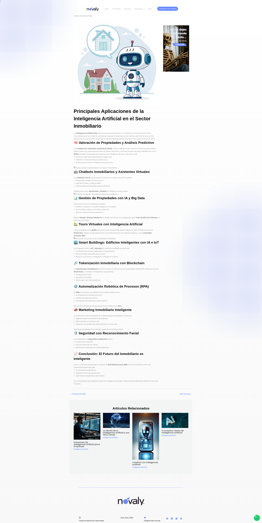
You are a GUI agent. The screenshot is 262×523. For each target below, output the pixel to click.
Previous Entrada (77, 394)
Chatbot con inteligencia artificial (145, 463)
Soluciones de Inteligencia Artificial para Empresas (87, 444)
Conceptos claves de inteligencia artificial (173, 431)
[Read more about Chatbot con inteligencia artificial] (145, 436)
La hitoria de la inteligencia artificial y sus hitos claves (116, 432)
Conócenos (116, 9)
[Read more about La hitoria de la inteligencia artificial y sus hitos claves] (116, 420)
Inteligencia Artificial (81, 449)
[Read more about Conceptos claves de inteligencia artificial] (175, 420)
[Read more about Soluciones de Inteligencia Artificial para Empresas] (87, 426)
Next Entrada (186, 394)
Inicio (107, 9)
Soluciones (138, 9)
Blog (149, 9)
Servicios (127, 9)
